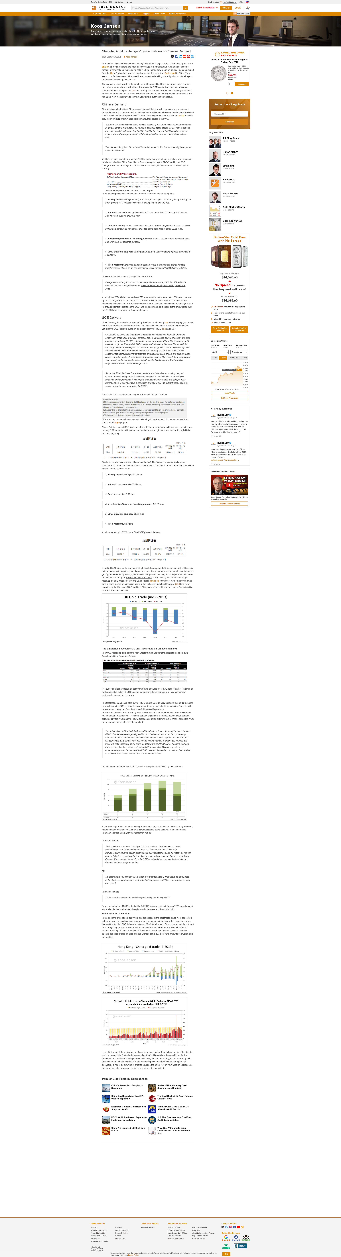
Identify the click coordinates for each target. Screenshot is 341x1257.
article (105, 67)
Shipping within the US (176, 1239)
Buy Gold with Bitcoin (200, 1236)
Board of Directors (121, 1230)
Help (130, 2)
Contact (120, 2)
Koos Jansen (131, 57)
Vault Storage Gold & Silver (177, 1233)
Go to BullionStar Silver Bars (239, 329)
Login (238, 8)
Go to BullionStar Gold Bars (220, 329)
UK (111, 73)
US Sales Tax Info (198, 1239)
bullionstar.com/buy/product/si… (225, 460)
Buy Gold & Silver (99, 14)
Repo (117, 422)
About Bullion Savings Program (203, 1233)
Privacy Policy (120, 1239)
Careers (118, 1236)
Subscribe (230, 122)
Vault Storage (133, 14)
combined (154, 581)
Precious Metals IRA (199, 1227)
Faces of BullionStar (98, 1233)
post (134, 90)
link (164, 329)
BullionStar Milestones (99, 1230)
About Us (94, 1227)
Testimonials (95, 1239)
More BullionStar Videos (230, 504)
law (166, 322)
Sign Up (226, 8)
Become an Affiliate (148, 1227)
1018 (177, 584)
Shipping (146, 14)
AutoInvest (196, 1230)
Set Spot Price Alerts (229, 398)
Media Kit (118, 1227)
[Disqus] (148, 1178)
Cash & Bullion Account (176, 1230)
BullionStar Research (177, 14)
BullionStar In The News (99, 1241)
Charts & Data (159, 14)
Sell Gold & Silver (117, 14)
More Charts (230, 393)
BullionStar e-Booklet (98, 1236)
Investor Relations (121, 1233)
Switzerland (170, 73)
